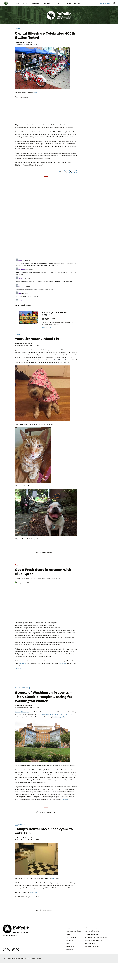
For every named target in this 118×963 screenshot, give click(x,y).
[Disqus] (46, 235)
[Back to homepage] (7, 3)
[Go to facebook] (8, 949)
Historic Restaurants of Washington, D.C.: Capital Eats (54, 714)
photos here (33, 892)
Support (77, 3)
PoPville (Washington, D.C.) (94, 940)
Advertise (35, 3)
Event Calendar (71, 937)
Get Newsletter (105, 3)
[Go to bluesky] (17, 949)
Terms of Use (70, 950)
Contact (68, 934)
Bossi (35, 92)
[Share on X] (65, 171)
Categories (47, 3)
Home (18, 3)
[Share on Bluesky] (70, 171)
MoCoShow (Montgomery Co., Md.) (96, 937)
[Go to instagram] (13, 949)
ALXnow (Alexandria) (92, 931)
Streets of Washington (23, 688)
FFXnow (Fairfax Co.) (92, 934)
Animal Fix (19, 334)
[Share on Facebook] (60, 171)
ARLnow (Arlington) (91, 928)
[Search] (114, 3)
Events (59, 3)
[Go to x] (4, 949)
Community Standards (73, 931)
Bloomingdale (20, 824)
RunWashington (90, 943)
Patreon (68, 943)
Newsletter (69, 940)
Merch (69, 3)
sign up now (62, 663)
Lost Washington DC (58, 717)
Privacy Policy (70, 946)
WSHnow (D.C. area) (92, 946)
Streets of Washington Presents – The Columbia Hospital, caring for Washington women (43, 697)
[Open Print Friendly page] (75, 171)
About (25, 3)
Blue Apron (22, 663)
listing (53, 878)
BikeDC (17, 29)
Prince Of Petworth (24, 42)
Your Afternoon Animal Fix (37, 339)
